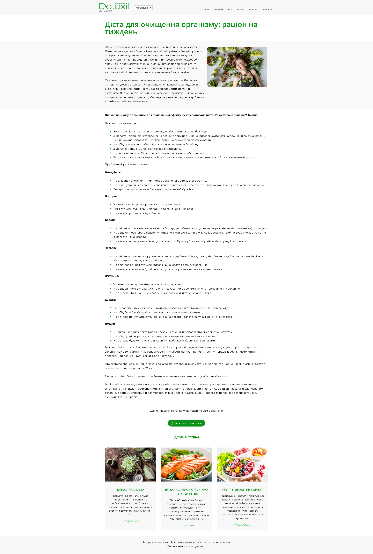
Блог (230, 9)
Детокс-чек (253, 9)
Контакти (267, 9)
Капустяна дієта (130, 489)
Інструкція (218, 9)
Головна (205, 9)
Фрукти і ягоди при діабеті (242, 489)
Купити (240, 9)
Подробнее (131, 520)
